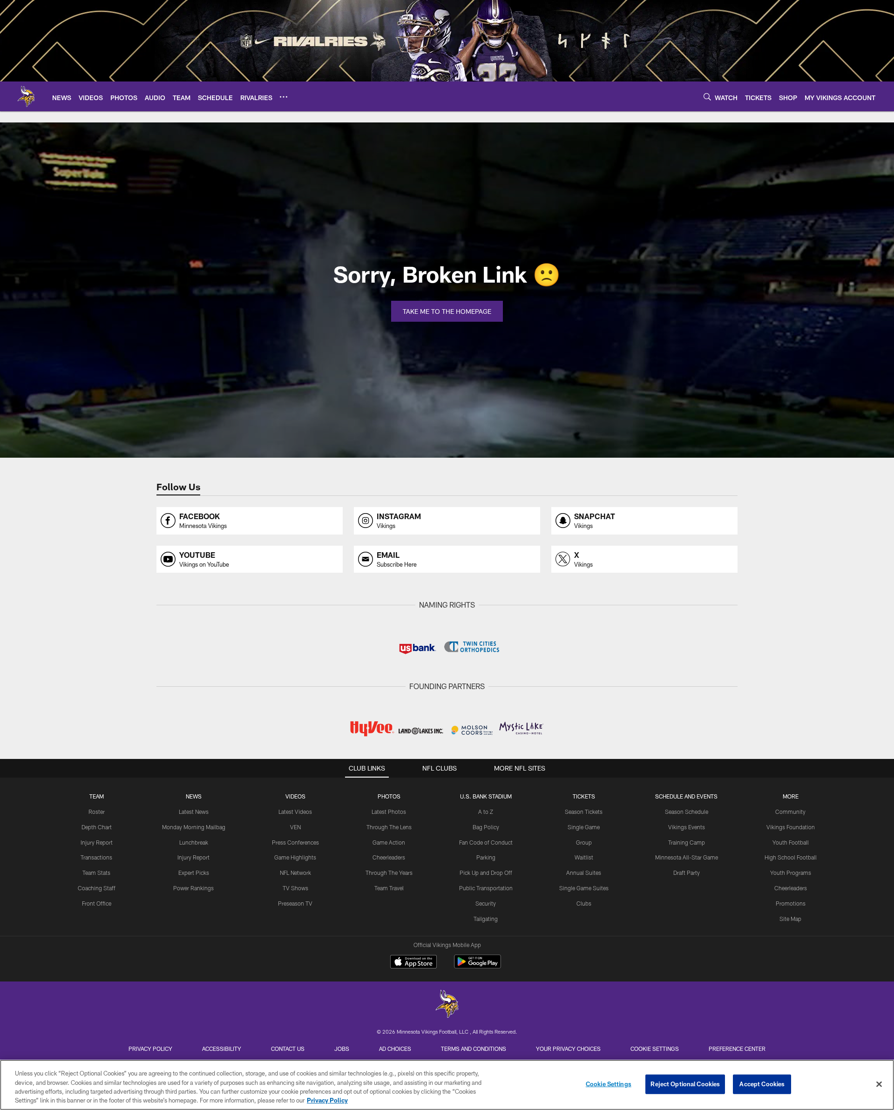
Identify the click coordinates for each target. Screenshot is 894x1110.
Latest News (194, 811)
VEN (295, 827)
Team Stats (96, 872)
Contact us (288, 1048)
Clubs (583, 903)
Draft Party (686, 872)
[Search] (707, 96)
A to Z (485, 811)
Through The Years (389, 872)
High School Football (791, 857)
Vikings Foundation (790, 827)
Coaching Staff (96, 888)
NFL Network (295, 872)
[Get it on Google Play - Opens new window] (477, 966)
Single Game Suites (584, 888)
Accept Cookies (762, 1084)
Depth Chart (96, 827)
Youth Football (790, 842)
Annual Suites (583, 872)
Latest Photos (389, 811)
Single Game (584, 827)
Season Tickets (584, 811)
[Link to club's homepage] (26, 96)
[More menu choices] (283, 97)
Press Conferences (295, 842)
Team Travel (389, 888)
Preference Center (737, 1048)
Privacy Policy (150, 1048)
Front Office (96, 903)
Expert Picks (193, 872)
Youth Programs (790, 872)
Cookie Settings (654, 1048)
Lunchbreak (193, 842)
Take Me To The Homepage (447, 311)
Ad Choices (395, 1048)
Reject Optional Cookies (685, 1084)
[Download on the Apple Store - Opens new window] (413, 963)
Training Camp (686, 842)
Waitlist (584, 857)
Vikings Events (686, 827)
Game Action (388, 842)
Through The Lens (389, 827)
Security (485, 903)
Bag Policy (486, 827)
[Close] (879, 1084)
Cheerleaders (388, 857)
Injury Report (97, 842)
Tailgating (486, 918)
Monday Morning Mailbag (193, 827)
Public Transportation (486, 888)
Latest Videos (295, 811)
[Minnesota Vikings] (447, 1005)
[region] (447, 1085)
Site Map (790, 918)
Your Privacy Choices (568, 1048)
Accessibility (221, 1048)
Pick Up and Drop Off (486, 872)
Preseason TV (295, 903)
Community (790, 811)
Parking (485, 857)
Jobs (341, 1048)
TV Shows (295, 888)
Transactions (96, 857)
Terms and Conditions (473, 1048)
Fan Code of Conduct (486, 842)
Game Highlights (295, 857)
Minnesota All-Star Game (686, 857)
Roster (96, 811)
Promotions (791, 903)
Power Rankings (193, 888)
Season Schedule (686, 811)
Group (584, 842)
